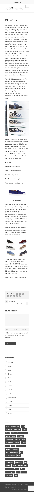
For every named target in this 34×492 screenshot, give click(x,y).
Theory (22, 468)
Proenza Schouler (10, 459)
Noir (21, 452)
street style (9, 468)
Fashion (10, 378)
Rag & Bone (20, 459)
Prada (18, 455)
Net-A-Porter (15, 449)
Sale (25, 462)
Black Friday (17, 429)
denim (13, 436)
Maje (13, 446)
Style (9, 393)
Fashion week (9, 439)
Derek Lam (20, 436)
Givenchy (17, 439)
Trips (9, 409)
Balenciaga (9, 429)
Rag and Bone (9, 462)
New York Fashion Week (12, 452)
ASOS (23, 426)
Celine (24, 429)
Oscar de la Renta (10, 455)
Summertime (12, 397)
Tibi (7, 472)
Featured (10, 382)
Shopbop (8, 465)
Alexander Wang (15, 426)
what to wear (9, 475)
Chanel (8, 433)
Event (9, 374)
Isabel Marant (9, 442)
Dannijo (8, 436)
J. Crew (23, 442)
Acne (7, 426)
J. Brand (17, 442)
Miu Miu (8, 449)
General (10, 390)
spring (14, 465)
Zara (16, 475)
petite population (10, 75)
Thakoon (16, 468)
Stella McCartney (22, 465)
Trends (10, 405)
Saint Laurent (18, 462)
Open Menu (27, 6)
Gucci (23, 439)
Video (10, 413)
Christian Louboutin (22, 433)
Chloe (13, 433)
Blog (9, 370)
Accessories (11, 362)
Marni (23, 446)
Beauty (10, 366)
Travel (10, 401)
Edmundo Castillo (12, 259)
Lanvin (7, 446)
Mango (18, 446)
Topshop (12, 472)
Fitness (10, 386)
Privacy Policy (14, 487)
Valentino (24, 472)
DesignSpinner (24, 489)
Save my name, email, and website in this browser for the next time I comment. (17, 335)
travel (18, 472)
